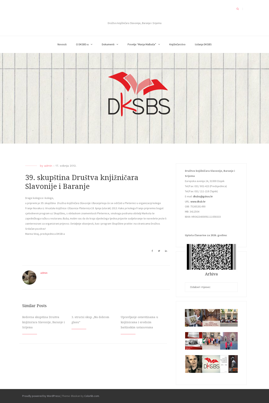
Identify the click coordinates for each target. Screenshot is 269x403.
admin (48, 165)
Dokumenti (108, 44)
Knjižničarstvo (177, 44)
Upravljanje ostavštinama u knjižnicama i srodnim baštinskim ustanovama (139, 322)
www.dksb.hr (198, 201)
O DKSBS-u (82, 44)
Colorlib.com (91, 396)
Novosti (62, 44)
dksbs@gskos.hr (203, 196)
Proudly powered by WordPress (41, 396)
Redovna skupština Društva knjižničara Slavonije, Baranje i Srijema (43, 322)
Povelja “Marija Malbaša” (142, 44)
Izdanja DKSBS (203, 44)
